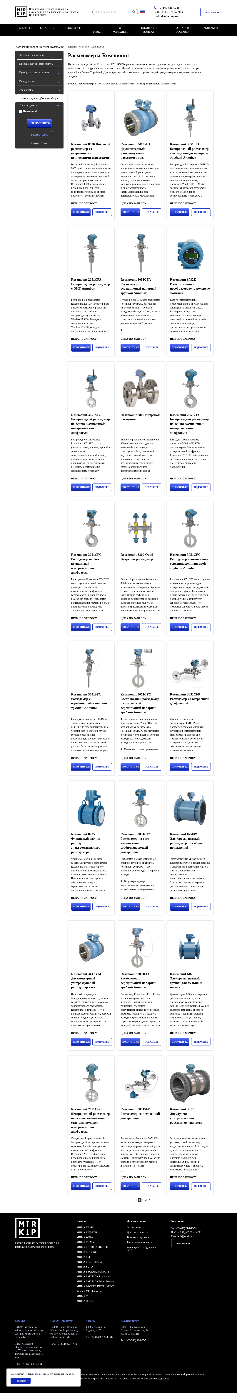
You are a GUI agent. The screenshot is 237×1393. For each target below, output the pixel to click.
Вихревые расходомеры (82, 83)
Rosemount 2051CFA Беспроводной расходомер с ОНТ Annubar (90, 284)
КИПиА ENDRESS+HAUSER (92, 1247)
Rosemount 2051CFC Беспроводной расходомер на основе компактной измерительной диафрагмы (189, 424)
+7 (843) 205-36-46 (102, 1337)
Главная (72, 46)
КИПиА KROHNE (86, 1252)
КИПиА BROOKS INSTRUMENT (95, 1286)
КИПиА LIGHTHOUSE (89, 1261)
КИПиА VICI (83, 1296)
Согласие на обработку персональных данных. (144, 1378)
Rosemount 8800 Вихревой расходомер (140, 417)
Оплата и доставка (182, 30)
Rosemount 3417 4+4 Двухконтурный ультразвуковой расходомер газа (86, 980)
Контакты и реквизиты (139, 1242)
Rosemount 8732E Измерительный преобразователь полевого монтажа (190, 286)
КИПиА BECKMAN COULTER (93, 1271)
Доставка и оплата (137, 1232)
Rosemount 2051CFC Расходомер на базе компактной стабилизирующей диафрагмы (136, 843)
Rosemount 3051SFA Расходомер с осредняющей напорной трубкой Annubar (89, 701)
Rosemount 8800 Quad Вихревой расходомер (137, 557)
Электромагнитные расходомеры (156, 83)
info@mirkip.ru (169, 16)
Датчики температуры (31, 55)
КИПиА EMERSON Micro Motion (95, 1281)
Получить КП (81, 212)
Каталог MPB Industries (89, 1291)
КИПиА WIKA (84, 1237)
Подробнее (102, 212)
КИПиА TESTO (85, 1227)
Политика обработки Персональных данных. (92, 1378)
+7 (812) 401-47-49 (66, 1343)
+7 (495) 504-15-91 (168, 8)
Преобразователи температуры (36, 63)
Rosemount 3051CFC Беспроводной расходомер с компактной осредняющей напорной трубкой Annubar (140, 703)
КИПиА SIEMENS (86, 1232)
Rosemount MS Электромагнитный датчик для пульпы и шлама (186, 980)
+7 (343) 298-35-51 (137, 1340)
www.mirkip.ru (182, 1374)
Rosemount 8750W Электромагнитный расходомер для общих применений (187, 840)
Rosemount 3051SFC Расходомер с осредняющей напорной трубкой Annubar (138, 980)
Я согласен (20, 1380)
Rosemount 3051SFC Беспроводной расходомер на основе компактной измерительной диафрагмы (90, 424)
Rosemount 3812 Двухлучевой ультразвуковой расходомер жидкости (186, 1115)
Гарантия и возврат (149, 30)
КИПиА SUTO (84, 1266)
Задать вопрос (212, 12)
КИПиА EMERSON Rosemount (93, 1276)
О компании (120, 30)
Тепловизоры (71, 28)
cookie (38, 1373)
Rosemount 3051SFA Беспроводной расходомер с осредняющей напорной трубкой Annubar (189, 150)
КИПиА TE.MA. (85, 1242)
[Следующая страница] (149, 1200)
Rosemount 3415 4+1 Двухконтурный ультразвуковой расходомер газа (135, 150)
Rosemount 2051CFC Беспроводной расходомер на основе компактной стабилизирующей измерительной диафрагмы (90, 1120)
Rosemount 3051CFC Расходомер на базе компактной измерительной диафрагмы (86, 563)
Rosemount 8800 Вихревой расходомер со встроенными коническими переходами (90, 150)
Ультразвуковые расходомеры (116, 83)
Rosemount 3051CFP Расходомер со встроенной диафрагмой (189, 699)
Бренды (24, 28)
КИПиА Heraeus (85, 1301)
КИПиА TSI (83, 1257)
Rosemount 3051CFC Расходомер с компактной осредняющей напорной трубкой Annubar (189, 561)
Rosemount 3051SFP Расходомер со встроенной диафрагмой (140, 1113)
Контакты (210, 28)
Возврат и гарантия (138, 1237)
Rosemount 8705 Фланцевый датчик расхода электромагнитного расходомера (85, 843)
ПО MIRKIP (97, 30)
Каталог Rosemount (92, 46)
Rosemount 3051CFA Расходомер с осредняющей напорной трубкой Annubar (138, 286)
